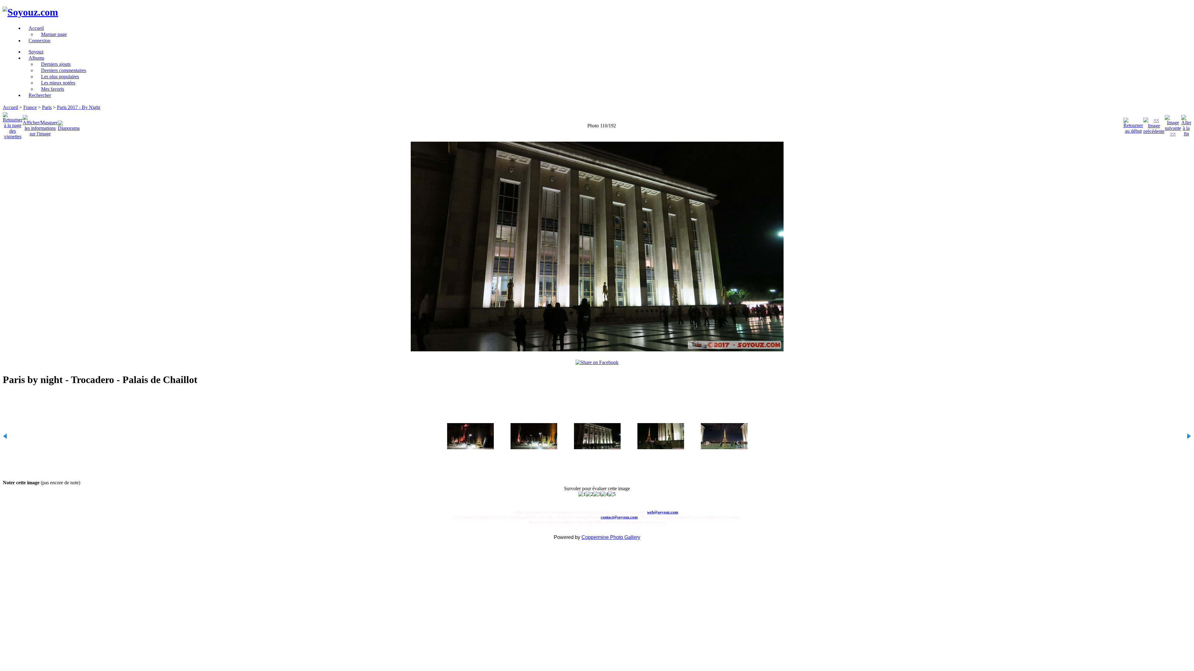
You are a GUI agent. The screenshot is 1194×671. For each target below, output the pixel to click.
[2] (589, 494)
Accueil (10, 107)
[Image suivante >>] (1173, 124)
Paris (47, 107)
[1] (582, 494)
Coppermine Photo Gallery (610, 537)
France (30, 107)
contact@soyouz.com (619, 517)
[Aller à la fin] (1186, 124)
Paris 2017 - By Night (78, 107)
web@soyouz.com (662, 512)
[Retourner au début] (1133, 124)
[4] (604, 494)
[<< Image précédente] (1153, 124)
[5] (612, 494)
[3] (597, 494)
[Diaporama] (69, 124)
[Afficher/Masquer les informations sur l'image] (40, 124)
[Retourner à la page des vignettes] (12, 124)
